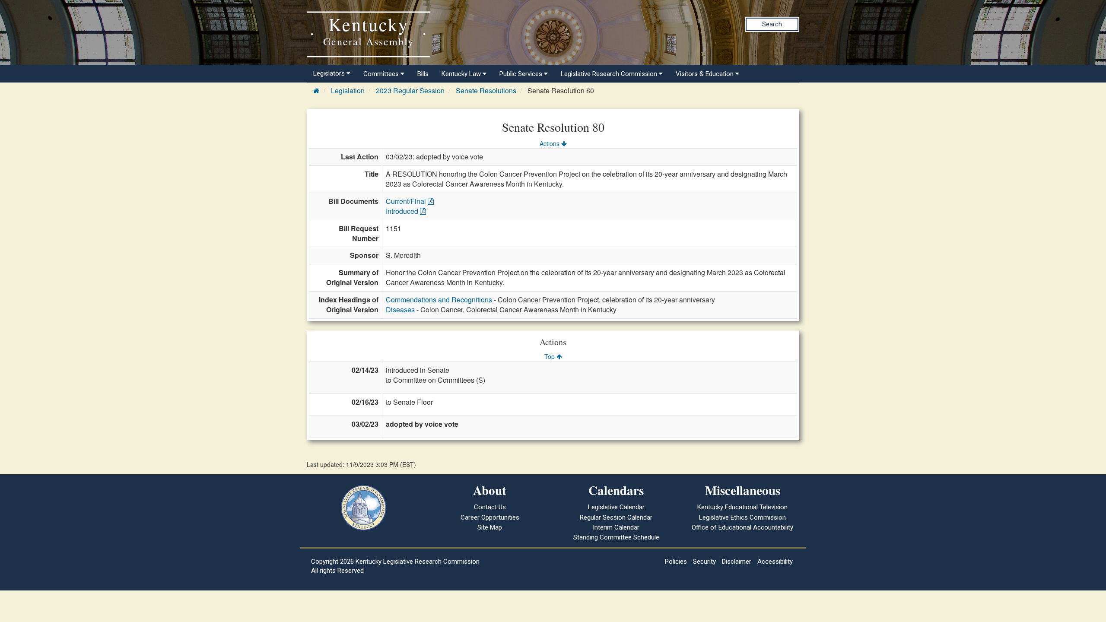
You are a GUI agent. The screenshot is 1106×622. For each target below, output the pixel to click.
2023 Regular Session (410, 90)
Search (772, 24)
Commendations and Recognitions (439, 300)
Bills (423, 74)
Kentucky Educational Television (742, 507)
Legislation (348, 90)
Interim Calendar (616, 527)
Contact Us (490, 507)
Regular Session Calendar (616, 517)
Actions (550, 143)
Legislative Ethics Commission (742, 517)
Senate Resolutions (486, 90)
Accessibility (775, 561)
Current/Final (407, 201)
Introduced (403, 211)
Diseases (400, 309)
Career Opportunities (490, 517)
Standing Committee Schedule (616, 537)
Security (704, 561)
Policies (676, 561)
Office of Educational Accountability (742, 527)
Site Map (489, 527)
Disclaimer (736, 561)
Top (550, 356)
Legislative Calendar (616, 507)
